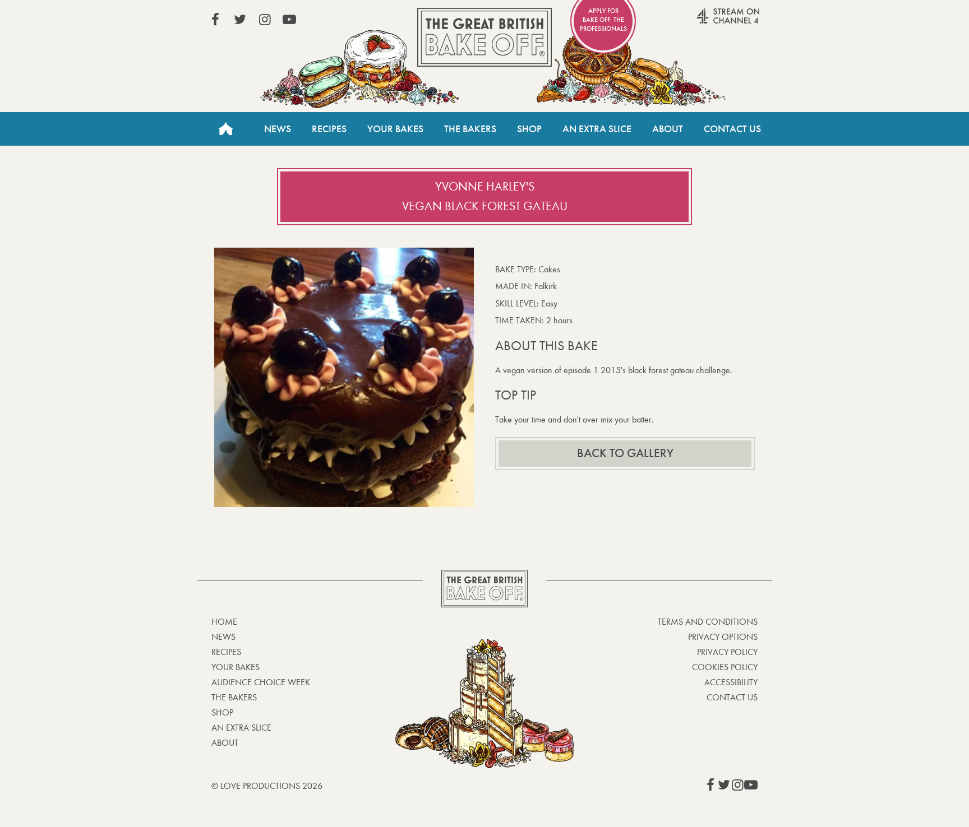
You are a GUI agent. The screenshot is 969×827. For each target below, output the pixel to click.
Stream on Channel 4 (706, 22)
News (277, 129)
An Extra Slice (596, 129)
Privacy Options (723, 636)
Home (225, 129)
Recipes (329, 129)
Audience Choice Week (260, 682)
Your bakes (235, 667)
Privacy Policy (727, 652)
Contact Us (732, 129)
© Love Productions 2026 (266, 785)
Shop (529, 129)
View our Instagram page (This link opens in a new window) (264, 19)
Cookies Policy (725, 667)
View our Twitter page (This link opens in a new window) (240, 19)
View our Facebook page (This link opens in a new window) (215, 19)
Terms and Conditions (708, 621)
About (667, 129)
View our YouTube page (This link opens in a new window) (289, 19)
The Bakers (470, 129)
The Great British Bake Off (484, 37)
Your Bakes (395, 129)
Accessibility (731, 682)
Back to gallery (625, 453)
